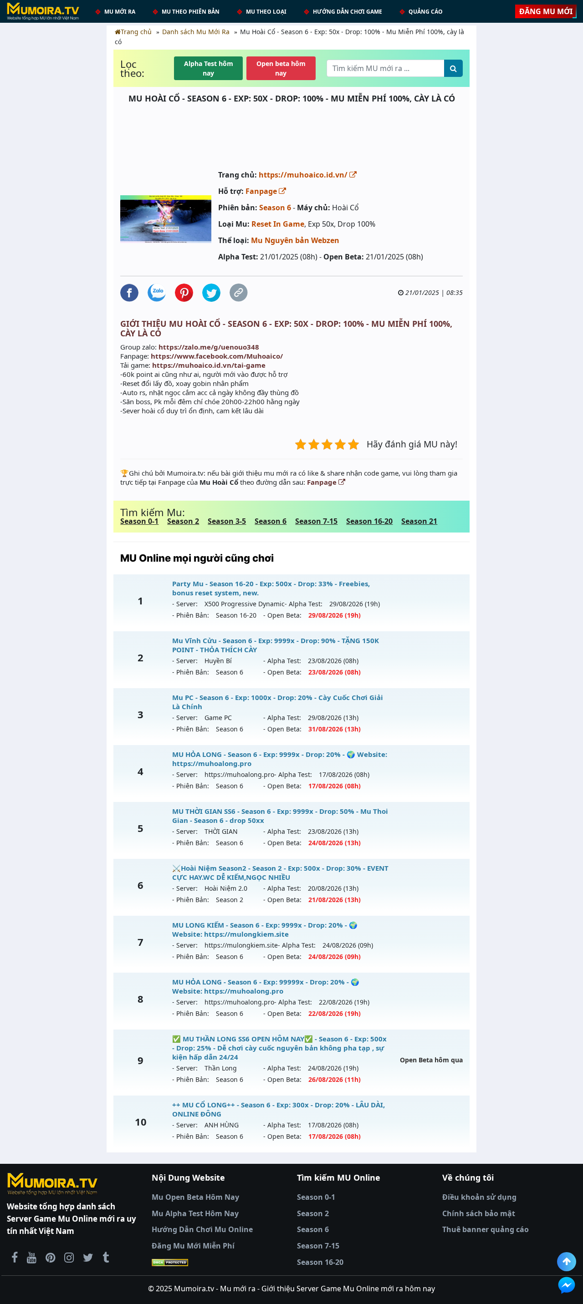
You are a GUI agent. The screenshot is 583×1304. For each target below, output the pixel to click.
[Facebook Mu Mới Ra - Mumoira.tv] (14, 1257)
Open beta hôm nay (281, 68)
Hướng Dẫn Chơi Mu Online (202, 1229)
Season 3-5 (227, 521)
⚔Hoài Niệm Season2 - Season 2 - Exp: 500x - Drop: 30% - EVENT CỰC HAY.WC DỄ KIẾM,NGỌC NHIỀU (280, 872)
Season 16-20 (369, 521)
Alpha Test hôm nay (208, 68)
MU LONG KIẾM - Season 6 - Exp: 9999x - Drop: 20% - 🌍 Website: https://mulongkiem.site (265, 929)
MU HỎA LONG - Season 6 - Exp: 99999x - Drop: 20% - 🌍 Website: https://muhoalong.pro (265, 986)
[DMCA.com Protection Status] (219, 1262)
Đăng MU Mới (546, 11)
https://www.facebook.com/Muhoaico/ (217, 355)
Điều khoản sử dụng (479, 1197)
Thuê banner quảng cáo (485, 1229)
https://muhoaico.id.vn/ (304, 175)
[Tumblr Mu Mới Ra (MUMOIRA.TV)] (105, 1257)
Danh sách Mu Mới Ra (196, 31)
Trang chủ (136, 31)
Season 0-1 (139, 521)
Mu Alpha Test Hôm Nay (195, 1213)
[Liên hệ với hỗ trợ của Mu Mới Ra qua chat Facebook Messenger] (566, 1285)
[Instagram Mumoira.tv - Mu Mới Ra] (69, 1257)
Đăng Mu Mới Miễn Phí (193, 1246)
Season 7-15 (316, 521)
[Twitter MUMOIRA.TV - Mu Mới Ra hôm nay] (88, 1257)
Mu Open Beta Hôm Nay (195, 1197)
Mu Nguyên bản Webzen (295, 240)
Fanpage (262, 191)
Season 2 (183, 521)
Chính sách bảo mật (478, 1213)
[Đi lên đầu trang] (566, 1261)
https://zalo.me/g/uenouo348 (209, 346)
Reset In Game (277, 224)
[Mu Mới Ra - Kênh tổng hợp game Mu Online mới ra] (31, 1257)
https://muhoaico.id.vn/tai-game (209, 365)
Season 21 (419, 521)
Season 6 (275, 208)
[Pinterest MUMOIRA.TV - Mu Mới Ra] (50, 1257)
